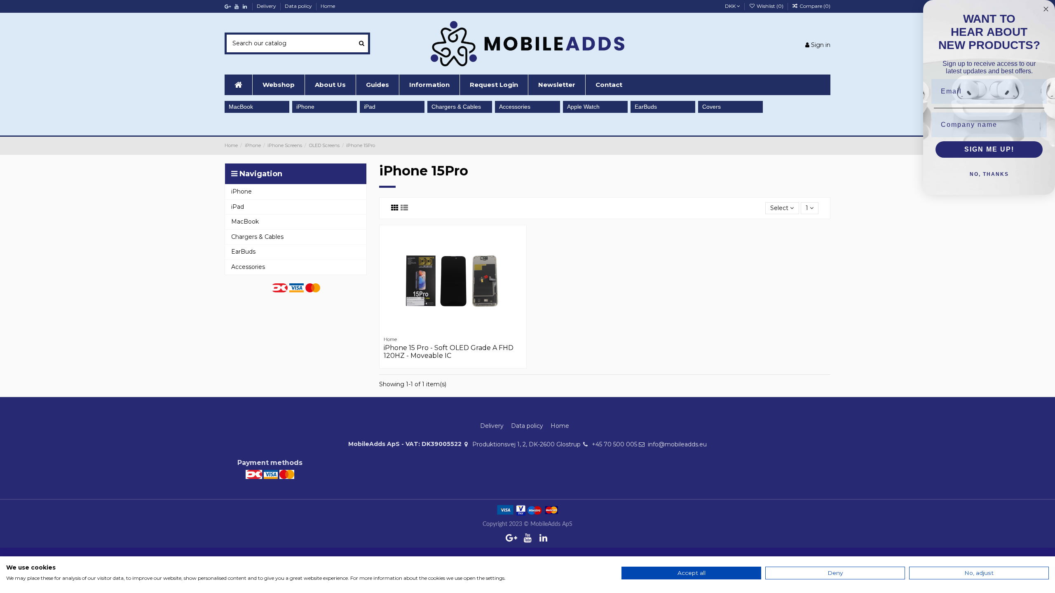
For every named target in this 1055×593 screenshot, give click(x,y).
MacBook (241, 106)
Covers (711, 106)
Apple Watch (583, 106)
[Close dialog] (1046, 9)
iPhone (305, 106)
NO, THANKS (989, 174)
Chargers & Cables (456, 106)
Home (328, 6)
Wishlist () (769, 6)
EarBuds (646, 106)
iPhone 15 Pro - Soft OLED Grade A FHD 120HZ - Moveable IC (448, 352)
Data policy (299, 6)
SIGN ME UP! (989, 149)
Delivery (267, 6)
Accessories (514, 106)
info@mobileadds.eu (677, 444)
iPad (369, 106)
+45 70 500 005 (614, 444)
